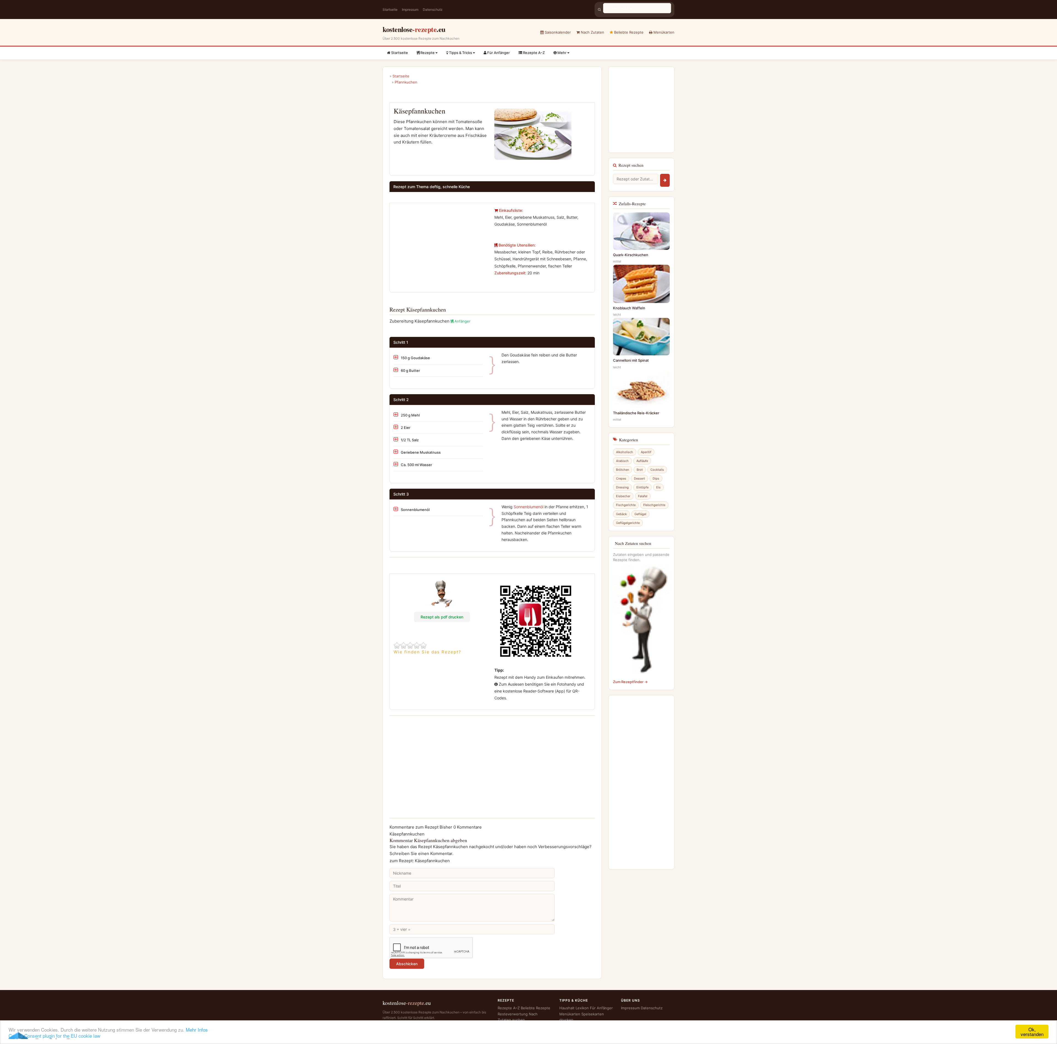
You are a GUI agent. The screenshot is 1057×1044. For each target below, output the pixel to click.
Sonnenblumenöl (528, 506)
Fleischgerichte (654, 505)
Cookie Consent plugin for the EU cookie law (54, 1035)
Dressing (622, 487)
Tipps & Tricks (460, 52)
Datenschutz (433, 9)
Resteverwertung (513, 1014)
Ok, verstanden (1032, 1031)
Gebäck (621, 514)
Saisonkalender (557, 32)
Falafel (642, 496)
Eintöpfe (642, 487)
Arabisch (622, 461)
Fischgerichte (626, 505)
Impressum (410, 9)
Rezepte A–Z (533, 52)
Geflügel (640, 514)
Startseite (390, 9)
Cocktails (657, 470)
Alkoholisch (624, 452)
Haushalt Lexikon (574, 1008)
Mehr (562, 52)
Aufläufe (642, 461)
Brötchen (622, 470)
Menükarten (663, 32)
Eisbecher (623, 496)
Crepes (621, 478)
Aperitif (646, 452)
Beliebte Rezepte (628, 32)
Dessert (639, 478)
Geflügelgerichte (628, 523)
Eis (658, 487)
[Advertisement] (440, 245)
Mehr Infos (197, 1029)
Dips (656, 478)
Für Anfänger (498, 52)
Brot (640, 470)
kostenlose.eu (414, 29)
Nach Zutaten (592, 32)
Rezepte (427, 52)
